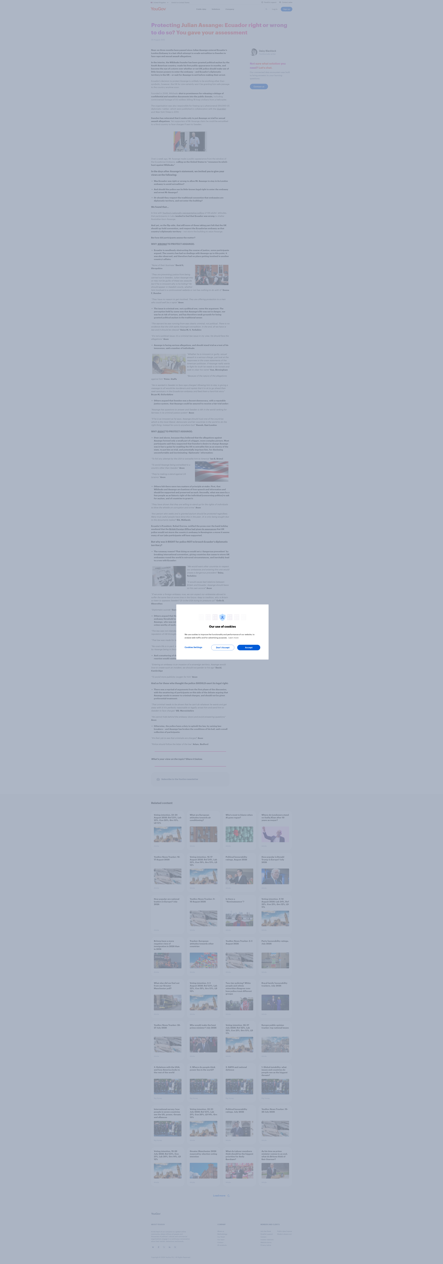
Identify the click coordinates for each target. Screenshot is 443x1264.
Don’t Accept (223, 648)
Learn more (233, 638)
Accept (249, 648)
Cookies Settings (193, 647)
